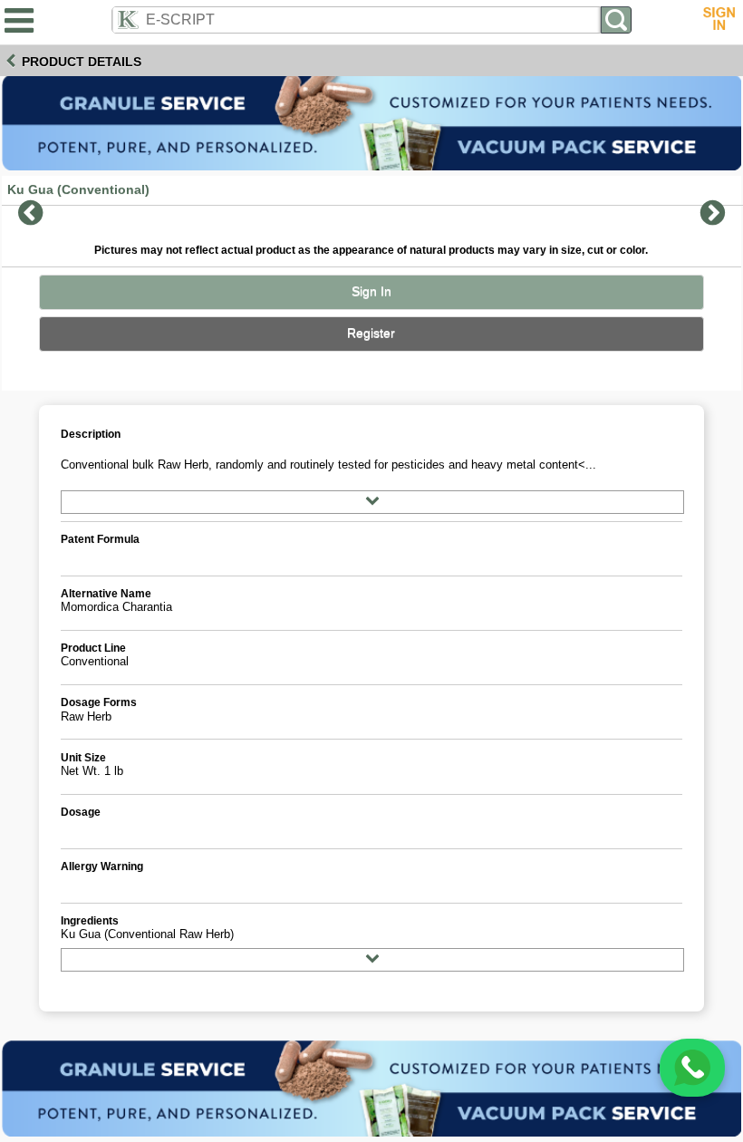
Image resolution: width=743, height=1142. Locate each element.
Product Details (81, 61)
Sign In (371, 291)
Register (371, 333)
